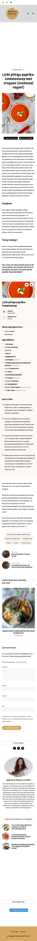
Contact (23, 931)
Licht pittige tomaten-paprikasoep (19, 534)
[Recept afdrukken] (27, 285)
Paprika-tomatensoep (13, 538)
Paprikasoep (28, 538)
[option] (18, 612)
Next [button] (33, 581)
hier (7, 486)
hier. (21, 257)
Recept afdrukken (27, 138)
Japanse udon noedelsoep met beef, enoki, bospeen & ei (18, 632)
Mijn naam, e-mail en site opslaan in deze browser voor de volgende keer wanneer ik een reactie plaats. (17, 718)
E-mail (4, 696)
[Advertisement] (18, 45)
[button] (31, 284)
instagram (7, 2)
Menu (33, 13)
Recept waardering (8, 662)
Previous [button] (29, 581)
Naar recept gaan (11, 138)
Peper (9, 543)
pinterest (11, 2)
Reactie (5, 667)
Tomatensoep (26, 543)
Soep (16, 543)
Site (3, 706)
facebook (3, 2)
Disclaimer (14, 931)
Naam (4, 685)
